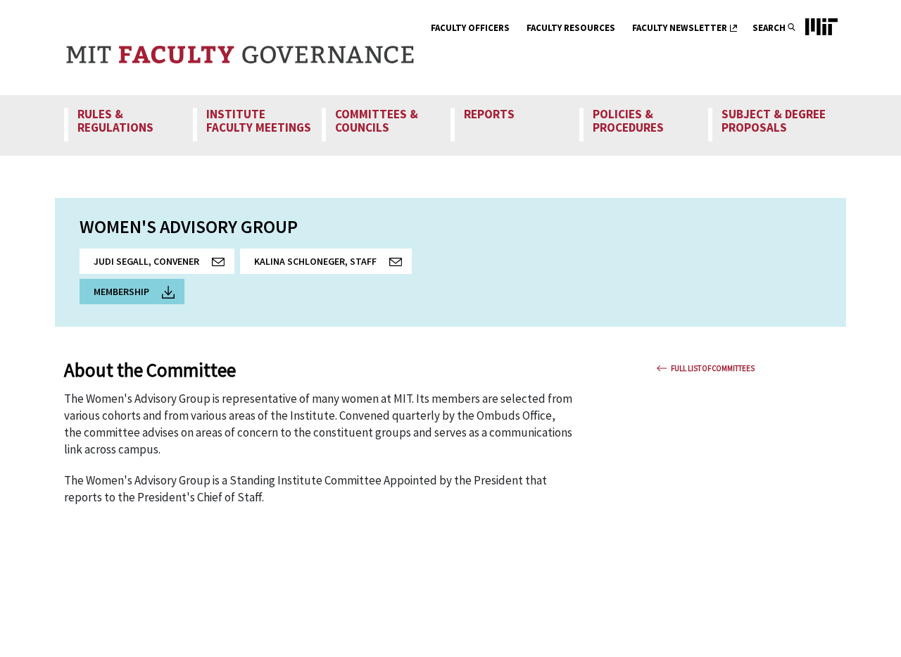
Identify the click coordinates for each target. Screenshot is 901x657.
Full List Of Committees (713, 368)
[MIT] (814, 47)
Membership (121, 291)
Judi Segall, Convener (164, 264)
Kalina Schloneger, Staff (333, 264)
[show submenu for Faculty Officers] (518, 29)
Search (769, 28)
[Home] (240, 47)
